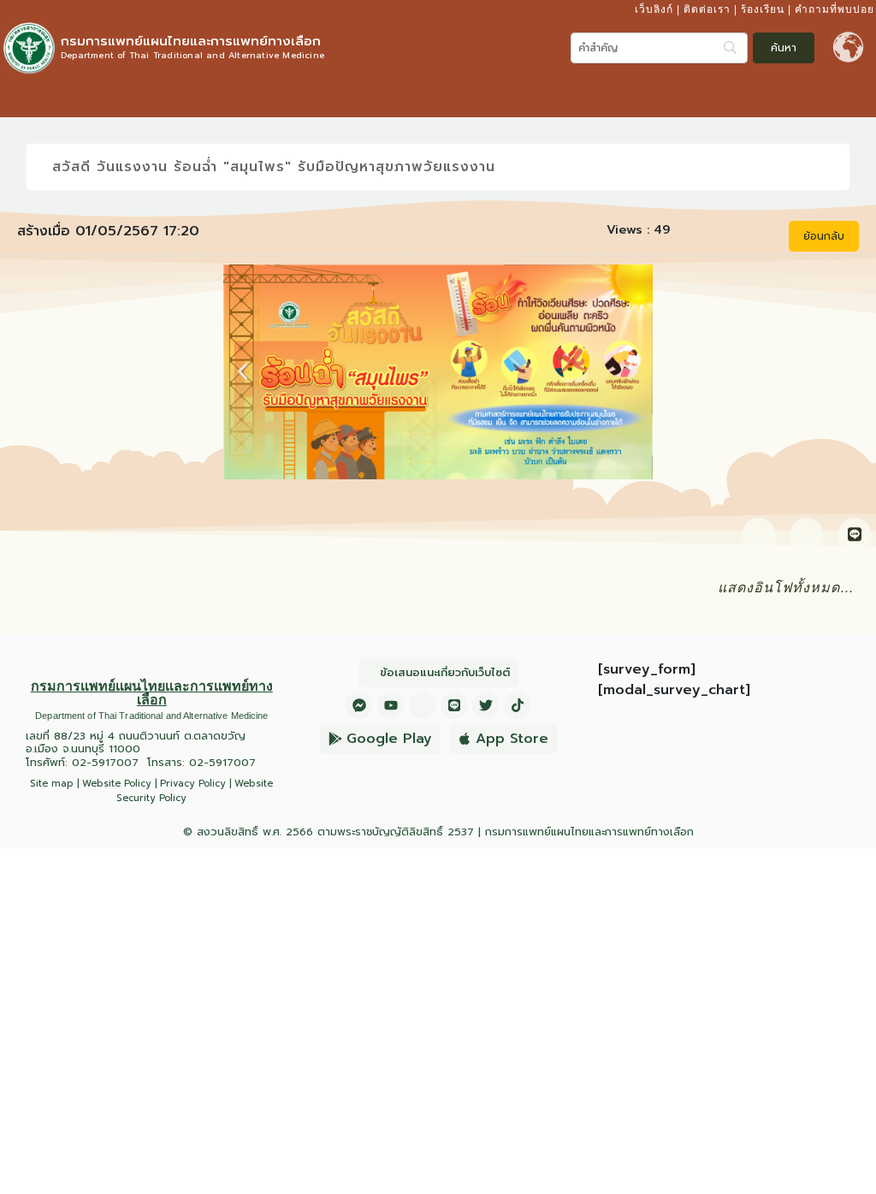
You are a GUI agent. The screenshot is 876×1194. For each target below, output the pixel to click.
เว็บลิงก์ (654, 9)
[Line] (454, 705)
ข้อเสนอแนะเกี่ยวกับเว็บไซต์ (445, 672)
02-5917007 (105, 762)
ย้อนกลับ (823, 236)
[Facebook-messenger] (359, 705)
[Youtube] (391, 705)
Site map (52, 783)
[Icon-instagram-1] (422, 705)
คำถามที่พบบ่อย (834, 9)
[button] (858, 96)
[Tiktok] (517, 705)
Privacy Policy (193, 783)
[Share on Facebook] (759, 535)
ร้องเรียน (762, 9)
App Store (512, 738)
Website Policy (116, 783)
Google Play (389, 738)
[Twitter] (486, 705)
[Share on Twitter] (807, 535)
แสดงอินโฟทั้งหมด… (786, 587)
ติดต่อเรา (707, 9)
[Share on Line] (855, 535)
